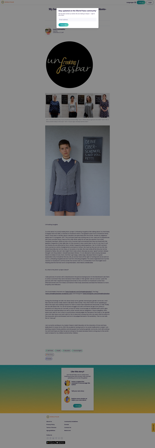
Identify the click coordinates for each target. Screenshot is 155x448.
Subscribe (63, 25)
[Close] (96, 10)
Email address (63, 19)
